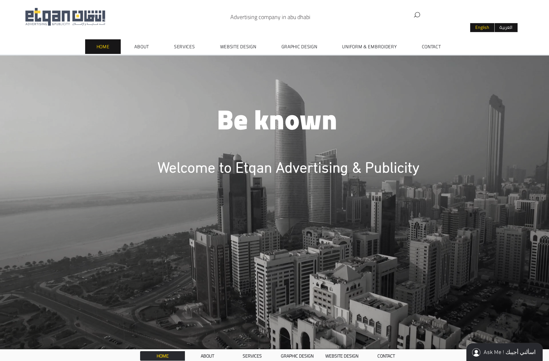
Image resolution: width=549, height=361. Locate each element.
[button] (417, 15)
